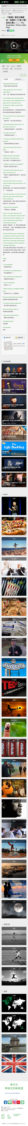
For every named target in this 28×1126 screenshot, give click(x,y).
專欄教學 (3, 1118)
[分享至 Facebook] (8, 31)
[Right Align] (26, 2)
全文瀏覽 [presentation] (6, 79)
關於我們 (9, 1117)
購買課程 (16, 2)
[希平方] (5, 2)
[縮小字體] (25, 75)
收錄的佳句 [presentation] (8, 337)
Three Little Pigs (17, 68)
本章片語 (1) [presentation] (18, 79)
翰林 (8, 1115)
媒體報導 (9, 1118)
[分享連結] (13, 31)
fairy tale (13, 66)
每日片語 (3, 1117)
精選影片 (3, 1115)
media (7, 66)
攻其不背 (3, 1114)
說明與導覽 (16, 1115)
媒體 (3, 66)
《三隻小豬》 (5, 71)
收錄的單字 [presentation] (20, 337)
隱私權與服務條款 (17, 1114)
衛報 (11, 68)
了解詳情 (14, 60)
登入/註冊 (22, 2)
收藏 (4, 17)
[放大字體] (21, 75)
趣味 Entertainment (18, 10)
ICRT (8, 1114)
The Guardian (5, 68)
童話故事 (19, 66)
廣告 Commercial (6, 10)
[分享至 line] (11, 31)
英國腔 (10, 13)
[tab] (8, 79)
